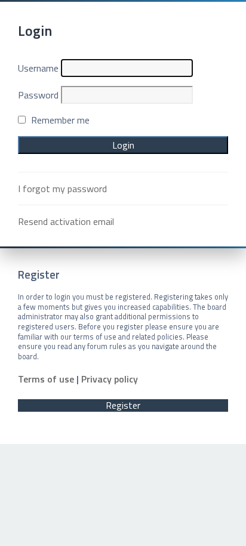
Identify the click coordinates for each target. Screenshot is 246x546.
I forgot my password (62, 188)
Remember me (59, 120)
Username (38, 68)
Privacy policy (109, 379)
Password (38, 95)
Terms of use (46, 379)
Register (123, 405)
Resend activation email (66, 221)
